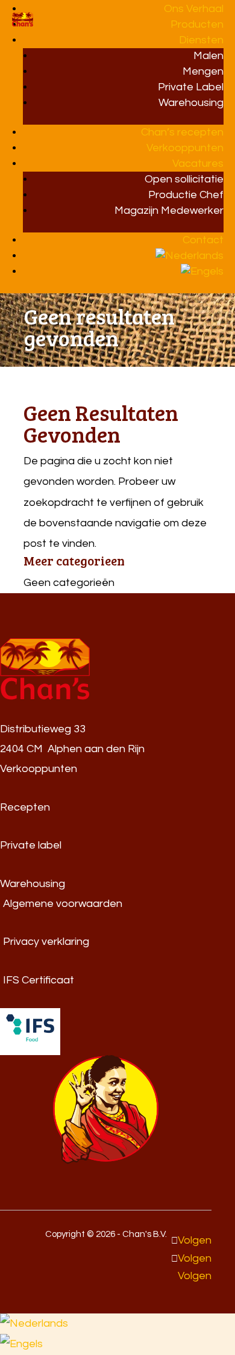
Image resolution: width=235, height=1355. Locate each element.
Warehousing (191, 102)
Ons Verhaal (194, 8)
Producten (197, 24)
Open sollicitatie (184, 179)
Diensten (201, 40)
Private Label (191, 87)
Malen (208, 55)
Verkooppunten (185, 148)
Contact (203, 240)
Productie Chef (186, 195)
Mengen (203, 71)
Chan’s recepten (182, 132)
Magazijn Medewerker (169, 210)
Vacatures (198, 163)
